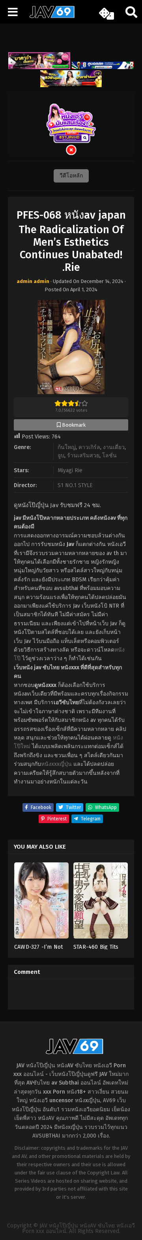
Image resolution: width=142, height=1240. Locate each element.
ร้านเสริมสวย (83, 455)
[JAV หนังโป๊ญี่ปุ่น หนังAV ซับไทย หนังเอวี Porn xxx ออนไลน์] (49, 16)
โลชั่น (109, 455)
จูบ (61, 455)
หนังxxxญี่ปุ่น (56, 764)
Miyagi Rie (70, 470)
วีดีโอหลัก (71, 175)
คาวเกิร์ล (89, 447)
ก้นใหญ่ (67, 447)
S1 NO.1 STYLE (75, 485)
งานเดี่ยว (114, 447)
